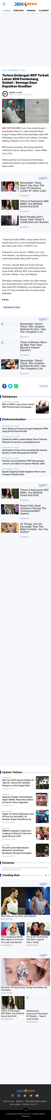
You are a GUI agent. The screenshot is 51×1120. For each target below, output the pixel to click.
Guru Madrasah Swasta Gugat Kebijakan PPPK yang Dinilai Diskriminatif (25, 430)
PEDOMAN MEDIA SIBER (35, 1101)
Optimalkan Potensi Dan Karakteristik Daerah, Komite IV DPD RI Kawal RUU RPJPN (25, 451)
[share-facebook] (4, 386)
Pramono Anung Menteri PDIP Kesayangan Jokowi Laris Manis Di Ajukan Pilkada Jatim (23, 462)
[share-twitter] (10, 386)
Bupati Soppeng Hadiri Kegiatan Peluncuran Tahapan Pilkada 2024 (24, 473)
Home (4, 70)
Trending (6, 10)
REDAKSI (19, 1101)
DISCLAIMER (15, 1104)
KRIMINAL (31, 10)
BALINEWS (8, 811)
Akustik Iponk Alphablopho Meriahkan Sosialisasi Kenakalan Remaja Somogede (16, 850)
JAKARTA (7, 777)
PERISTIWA (18, 10)
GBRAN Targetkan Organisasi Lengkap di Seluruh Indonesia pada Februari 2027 (17, 833)
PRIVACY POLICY (30, 1104)
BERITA (7, 794)
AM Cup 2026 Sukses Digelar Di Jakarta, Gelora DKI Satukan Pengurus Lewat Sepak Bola (18, 783)
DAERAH (7, 845)
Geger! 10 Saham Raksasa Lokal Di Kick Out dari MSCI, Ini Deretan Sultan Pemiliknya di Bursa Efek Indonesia (18, 816)
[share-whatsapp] (16, 386)
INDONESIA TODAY (11, 307)
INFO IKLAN (8, 1101)
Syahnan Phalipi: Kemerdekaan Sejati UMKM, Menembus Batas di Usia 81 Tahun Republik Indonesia (17, 800)
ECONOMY (44, 10)
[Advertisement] (25, 39)
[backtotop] (25, 1110)
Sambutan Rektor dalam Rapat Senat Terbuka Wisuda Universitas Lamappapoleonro (24, 440)
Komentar (43, 386)
